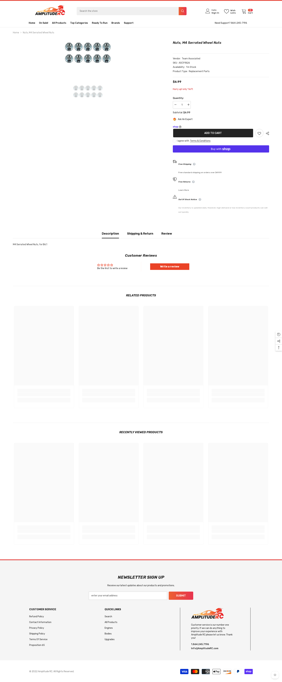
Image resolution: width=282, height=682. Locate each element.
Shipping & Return (140, 233)
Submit (181, 595)
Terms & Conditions (200, 141)
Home (16, 32)
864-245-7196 (239, 23)
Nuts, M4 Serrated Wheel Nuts (197, 43)
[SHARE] (266, 133)
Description (110, 233)
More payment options (221, 155)
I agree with (183, 141)
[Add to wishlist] (259, 133)
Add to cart (212, 133)
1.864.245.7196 (200, 644)
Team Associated (191, 58)
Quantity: (178, 98)
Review (166, 233)
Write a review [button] (169, 266)
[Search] (132, 11)
